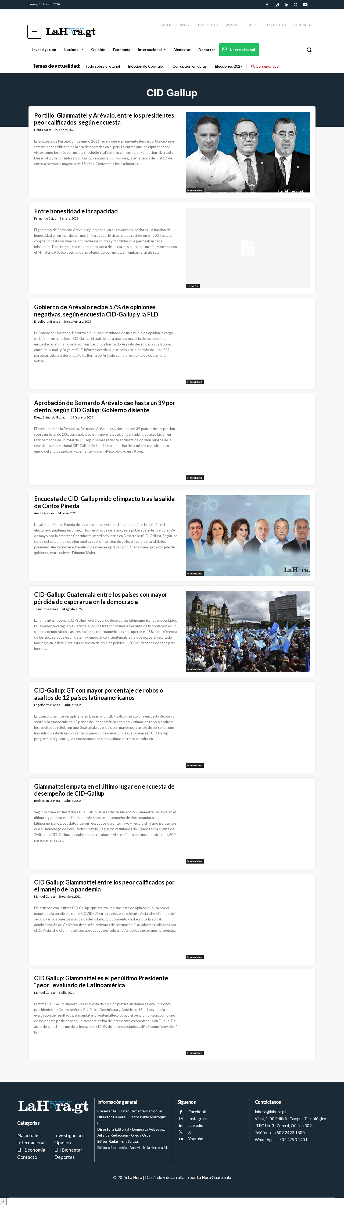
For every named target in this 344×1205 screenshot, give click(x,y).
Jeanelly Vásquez (46, 609)
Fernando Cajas (45, 218)
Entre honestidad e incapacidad (76, 211)
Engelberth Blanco (47, 321)
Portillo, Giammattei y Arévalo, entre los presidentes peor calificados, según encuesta (104, 119)
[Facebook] (267, 5)
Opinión (192, 285)
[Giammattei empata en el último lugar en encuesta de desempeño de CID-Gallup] (248, 823)
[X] (180, 1132)
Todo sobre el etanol (102, 66)
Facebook (197, 1111)
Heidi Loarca (43, 130)
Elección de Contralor (146, 66)
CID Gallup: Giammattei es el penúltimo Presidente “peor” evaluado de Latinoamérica (101, 981)
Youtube (195, 1138)
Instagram (197, 1118)
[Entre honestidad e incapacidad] (248, 248)
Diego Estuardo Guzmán (50, 417)
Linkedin (195, 1125)
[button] (309, 49)
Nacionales (194, 190)
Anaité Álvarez (44, 513)
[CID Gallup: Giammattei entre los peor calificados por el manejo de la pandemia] (248, 919)
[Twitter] (296, 5)
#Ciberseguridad (265, 66)
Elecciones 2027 (228, 66)
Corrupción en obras (190, 66)
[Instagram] (277, 5)
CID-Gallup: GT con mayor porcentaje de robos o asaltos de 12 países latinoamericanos (98, 694)
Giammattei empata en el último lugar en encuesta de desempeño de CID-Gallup (104, 790)
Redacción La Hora (47, 800)
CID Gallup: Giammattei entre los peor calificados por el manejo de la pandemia (104, 886)
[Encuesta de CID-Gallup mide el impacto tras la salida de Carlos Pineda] (248, 535)
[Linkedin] (286, 5)
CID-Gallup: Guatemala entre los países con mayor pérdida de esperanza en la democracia (100, 598)
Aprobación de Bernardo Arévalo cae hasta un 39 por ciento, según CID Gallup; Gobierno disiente (104, 406)
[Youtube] (305, 5)
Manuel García (44, 896)
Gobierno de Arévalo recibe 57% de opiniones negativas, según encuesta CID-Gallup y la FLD (96, 310)
